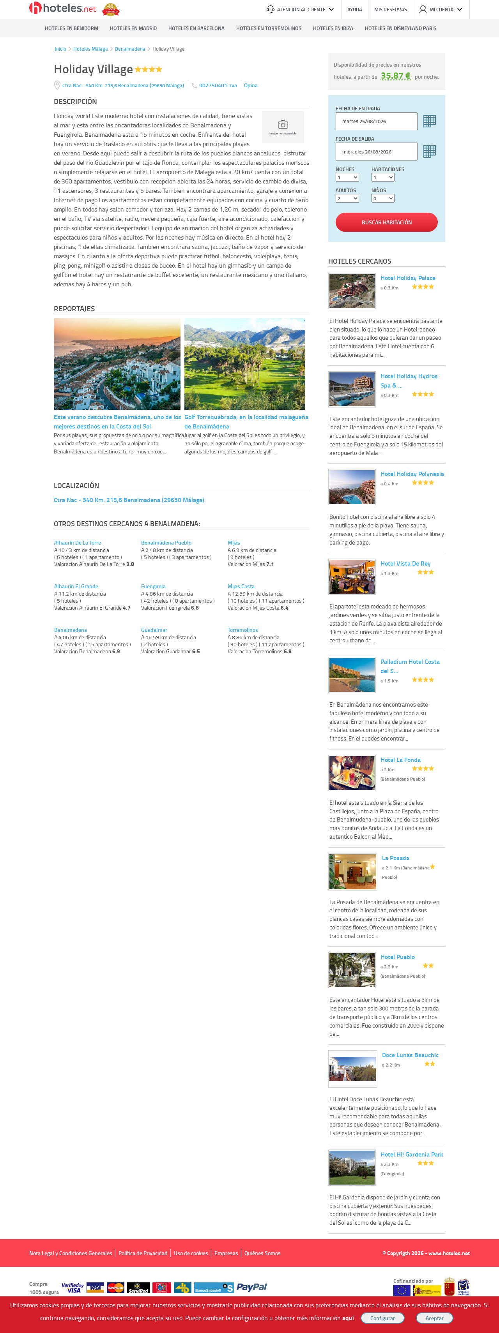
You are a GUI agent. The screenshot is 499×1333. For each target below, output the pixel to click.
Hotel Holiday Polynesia (412, 473)
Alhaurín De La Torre (77, 542)
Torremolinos (243, 629)
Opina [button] (251, 85)
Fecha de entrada (358, 108)
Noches (345, 169)
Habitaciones (388, 169)
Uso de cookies (191, 1253)
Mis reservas (390, 9)
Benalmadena (130, 48)
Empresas (226, 1253)
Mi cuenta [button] (442, 9)
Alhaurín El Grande (76, 586)
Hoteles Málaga (90, 48)
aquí (348, 1317)
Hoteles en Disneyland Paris (400, 28)
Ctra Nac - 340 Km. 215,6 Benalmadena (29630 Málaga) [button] (129, 499)
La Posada (395, 857)
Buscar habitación (387, 222)
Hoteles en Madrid (133, 28)
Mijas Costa (241, 586)
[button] (249, 666)
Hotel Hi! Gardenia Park (411, 1154)
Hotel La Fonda (400, 759)
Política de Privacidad (143, 1253)
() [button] (123, 85)
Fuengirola (153, 586)
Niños (379, 190)
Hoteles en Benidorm (71, 28)
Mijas (234, 542)
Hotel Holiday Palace (407, 277)
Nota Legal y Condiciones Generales (70, 1253)
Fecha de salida (355, 138)
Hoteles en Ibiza (333, 28)
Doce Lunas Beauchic (410, 1054)
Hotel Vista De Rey (405, 563)
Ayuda (354, 9)
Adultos (346, 190)
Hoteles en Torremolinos (268, 28)
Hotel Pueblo (397, 956)
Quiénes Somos (262, 1253)
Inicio (60, 48)
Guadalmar (154, 629)
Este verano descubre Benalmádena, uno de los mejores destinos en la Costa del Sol (117, 421)
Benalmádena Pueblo (166, 542)
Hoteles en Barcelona (196, 28)
